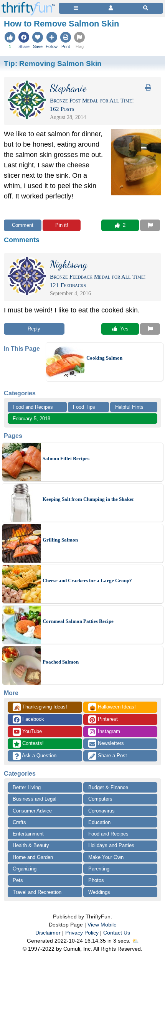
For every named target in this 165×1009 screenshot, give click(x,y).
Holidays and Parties (111, 845)
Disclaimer (48, 933)
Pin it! (61, 225)
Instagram (108, 731)
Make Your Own (106, 857)
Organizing (24, 869)
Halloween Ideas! (112, 707)
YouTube (31, 731)
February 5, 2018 (31, 418)
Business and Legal (34, 799)
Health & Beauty (31, 845)
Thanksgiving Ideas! (40, 707)
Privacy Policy (82, 933)
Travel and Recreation (37, 892)
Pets (18, 880)
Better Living (27, 787)
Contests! (32, 743)
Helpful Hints (129, 407)
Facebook (32, 719)
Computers (100, 799)
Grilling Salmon (60, 540)
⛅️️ (135, 941)
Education (99, 822)
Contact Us (116, 933)
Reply (34, 329)
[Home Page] (28, 4)
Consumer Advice (32, 811)
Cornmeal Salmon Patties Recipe (78, 621)
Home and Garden (33, 857)
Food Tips (84, 407)
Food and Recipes (33, 407)
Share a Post (111, 755)
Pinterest (107, 719)
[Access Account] (110, 8)
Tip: (53, 63)
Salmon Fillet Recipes (66, 458)
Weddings (99, 892)
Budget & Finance (108, 787)
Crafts (19, 822)
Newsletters (110, 743)
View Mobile (102, 924)
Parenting (98, 869)
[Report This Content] (150, 225)
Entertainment (28, 834)
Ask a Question (38, 755)
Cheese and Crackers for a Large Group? (87, 580)
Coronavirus (101, 811)
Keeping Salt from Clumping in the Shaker (88, 499)
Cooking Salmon (104, 358)
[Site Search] (145, 8)
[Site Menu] (76, 8)
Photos (96, 880)
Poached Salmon (61, 662)
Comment (22, 225)
